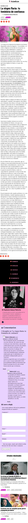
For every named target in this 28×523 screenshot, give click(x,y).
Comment (5, 412)
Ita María (7, 516)
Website (4, 439)
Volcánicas (7, 487)
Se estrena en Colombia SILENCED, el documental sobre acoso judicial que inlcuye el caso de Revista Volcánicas (13, 478)
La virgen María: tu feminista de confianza (12, 10)
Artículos (2, 17)
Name (4, 429)
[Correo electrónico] (3, 322)
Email (4, 434)
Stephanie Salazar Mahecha (11, 14)
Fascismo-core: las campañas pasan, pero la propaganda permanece (13, 509)
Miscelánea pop (8, 17)
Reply (4, 369)
